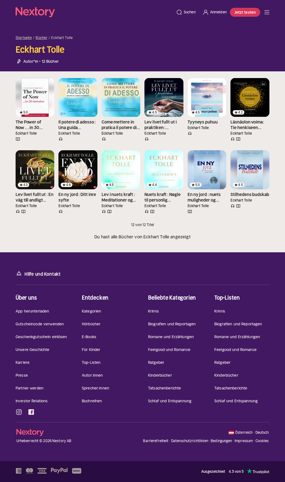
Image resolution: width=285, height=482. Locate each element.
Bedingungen (221, 441)
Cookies (262, 441)
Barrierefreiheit (155, 441)
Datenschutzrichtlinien (189, 441)
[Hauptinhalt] (267, 12)
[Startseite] (94, 12)
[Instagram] (19, 412)
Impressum (244, 441)
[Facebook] (31, 412)
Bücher (41, 38)
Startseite (24, 38)
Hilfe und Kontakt (42, 274)
